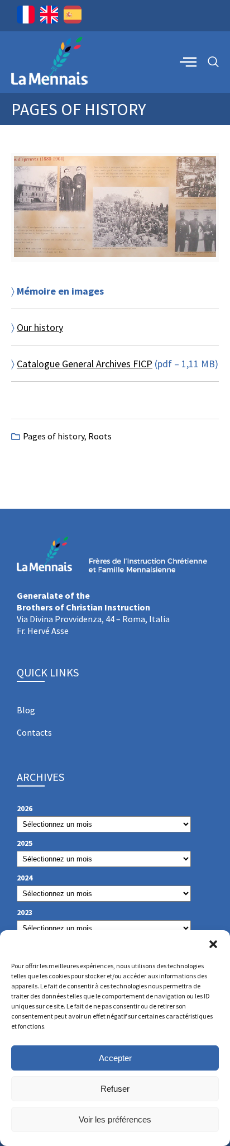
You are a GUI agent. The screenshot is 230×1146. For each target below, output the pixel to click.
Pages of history (53, 436)
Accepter (115, 1058)
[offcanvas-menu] (188, 61)
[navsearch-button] (213, 62)
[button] (213, 944)
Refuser (115, 1088)
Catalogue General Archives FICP (84, 363)
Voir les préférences (115, 1119)
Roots (100, 436)
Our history (40, 327)
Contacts (34, 732)
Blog (26, 710)
